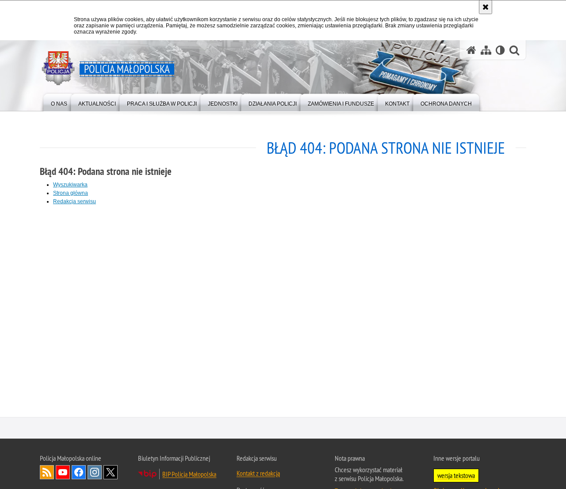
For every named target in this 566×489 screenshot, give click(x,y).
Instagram (95, 473)
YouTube (63, 473)
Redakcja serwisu (74, 201)
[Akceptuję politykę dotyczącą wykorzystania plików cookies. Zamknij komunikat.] (485, 7)
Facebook (79, 473)
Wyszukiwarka (70, 185)
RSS (47, 473)
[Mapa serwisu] (486, 50)
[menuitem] (59, 101)
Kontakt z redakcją (258, 474)
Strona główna (70, 193)
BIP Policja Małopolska (189, 475)
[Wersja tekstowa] (500, 50)
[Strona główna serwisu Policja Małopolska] (471, 50)
